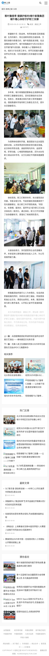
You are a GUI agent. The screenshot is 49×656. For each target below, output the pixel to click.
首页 (3, 9)
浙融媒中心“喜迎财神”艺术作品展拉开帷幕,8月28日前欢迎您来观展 (25, 503)
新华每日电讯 (41, 630)
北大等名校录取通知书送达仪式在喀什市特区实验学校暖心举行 (31, 418)
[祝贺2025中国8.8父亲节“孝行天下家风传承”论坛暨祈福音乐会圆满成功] (35, 365)
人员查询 (26, 647)
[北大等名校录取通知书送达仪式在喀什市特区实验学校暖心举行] (14, 365)
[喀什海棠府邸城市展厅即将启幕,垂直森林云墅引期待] (9, 566)
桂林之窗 (19, 3)
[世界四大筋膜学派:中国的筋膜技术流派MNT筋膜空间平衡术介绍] (9, 590)
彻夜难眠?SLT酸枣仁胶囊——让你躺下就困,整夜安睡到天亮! (30, 455)
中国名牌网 (29, 630)
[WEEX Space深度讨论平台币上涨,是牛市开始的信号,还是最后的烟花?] (9, 602)
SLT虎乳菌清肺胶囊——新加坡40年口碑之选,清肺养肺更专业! (31, 467)
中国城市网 (7, 634)
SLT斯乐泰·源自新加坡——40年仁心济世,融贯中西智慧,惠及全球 (24, 490)
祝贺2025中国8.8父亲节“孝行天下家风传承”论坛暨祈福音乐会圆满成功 (31, 431)
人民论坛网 (29, 634)
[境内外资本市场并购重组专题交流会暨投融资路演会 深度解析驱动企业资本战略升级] (14, 386)
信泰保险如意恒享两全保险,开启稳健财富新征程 (24, 515)
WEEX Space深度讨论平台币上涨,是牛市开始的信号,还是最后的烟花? (30, 602)
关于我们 (15, 644)
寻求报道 (25, 644)
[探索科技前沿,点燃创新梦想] (9, 615)
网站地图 (6, 644)
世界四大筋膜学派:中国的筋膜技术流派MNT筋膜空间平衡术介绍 (31, 588)
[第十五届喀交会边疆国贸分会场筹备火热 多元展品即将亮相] (9, 578)
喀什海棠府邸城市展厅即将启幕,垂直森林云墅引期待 (31, 564)
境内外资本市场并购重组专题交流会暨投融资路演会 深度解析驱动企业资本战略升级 (31, 444)
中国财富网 (18, 634)
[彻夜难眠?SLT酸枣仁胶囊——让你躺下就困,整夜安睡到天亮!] (35, 386)
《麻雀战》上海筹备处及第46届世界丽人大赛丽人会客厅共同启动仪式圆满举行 (25, 528)
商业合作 (35, 644)
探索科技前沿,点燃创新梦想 (28, 612)
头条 (15, 9)
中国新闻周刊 (41, 634)
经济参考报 (18, 630)
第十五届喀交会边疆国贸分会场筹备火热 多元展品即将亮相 (31, 576)
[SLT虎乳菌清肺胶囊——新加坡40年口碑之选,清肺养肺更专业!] (9, 469)
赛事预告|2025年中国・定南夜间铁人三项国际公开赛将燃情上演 (24, 541)
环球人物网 (24, 637)
